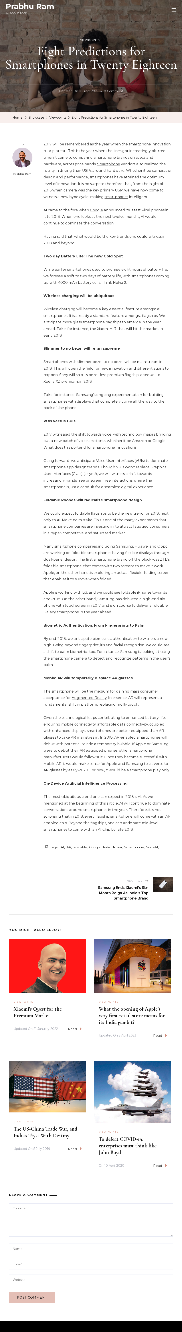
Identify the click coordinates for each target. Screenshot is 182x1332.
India (107, 847)
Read (72, 1029)
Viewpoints (90, 40)
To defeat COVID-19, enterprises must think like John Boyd (127, 1146)
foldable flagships (91, 513)
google (95, 847)
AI (139, 797)
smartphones (116, 197)
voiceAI (152, 847)
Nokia (118, 282)
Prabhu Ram (30, 6)
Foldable (80, 847)
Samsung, (125, 546)
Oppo (162, 546)
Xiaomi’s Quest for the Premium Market (38, 1012)
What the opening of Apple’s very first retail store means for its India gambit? (132, 1015)
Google (96, 210)
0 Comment (113, 92)
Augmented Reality (89, 698)
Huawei (141, 546)
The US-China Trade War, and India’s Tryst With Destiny (45, 1132)
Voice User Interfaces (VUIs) (120, 461)
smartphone (134, 847)
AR (69, 847)
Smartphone (108, 164)
